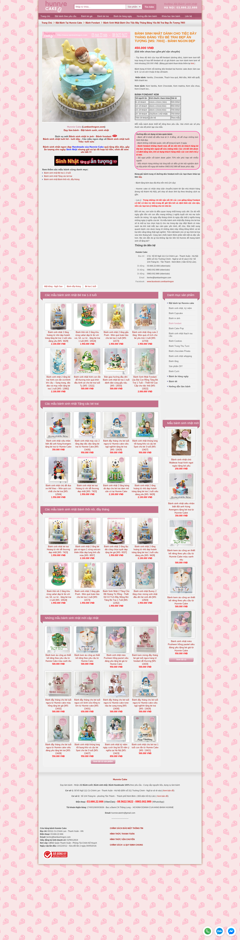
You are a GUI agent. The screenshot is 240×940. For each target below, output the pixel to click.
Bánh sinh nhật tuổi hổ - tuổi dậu (61, 139)
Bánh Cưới (174, 371)
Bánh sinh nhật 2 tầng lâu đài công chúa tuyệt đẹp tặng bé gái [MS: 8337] (116, 549)
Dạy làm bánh (71, 130)
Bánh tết (173, 381)
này (140, 177)
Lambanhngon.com (93, 126)
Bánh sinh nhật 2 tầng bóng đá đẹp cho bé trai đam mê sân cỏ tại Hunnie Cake (116, 488)
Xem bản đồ (168, 790)
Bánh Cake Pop (176, 328)
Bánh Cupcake (176, 313)
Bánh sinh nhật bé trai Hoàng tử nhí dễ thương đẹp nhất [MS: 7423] (87, 488)
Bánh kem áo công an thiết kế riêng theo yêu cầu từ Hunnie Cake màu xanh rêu (58, 658)
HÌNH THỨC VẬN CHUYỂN (122, 839)
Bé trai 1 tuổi (90, 286)
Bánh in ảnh (174, 318)
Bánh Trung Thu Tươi (179, 346)
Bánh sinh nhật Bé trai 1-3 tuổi (57, 173)
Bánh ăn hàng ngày (178, 376)
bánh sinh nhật (70, 618)
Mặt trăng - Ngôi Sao (53, 286)
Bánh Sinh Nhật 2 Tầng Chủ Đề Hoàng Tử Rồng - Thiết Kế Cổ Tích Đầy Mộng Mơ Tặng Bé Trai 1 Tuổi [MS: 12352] (116, 597)
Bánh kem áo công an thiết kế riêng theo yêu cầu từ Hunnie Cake (87, 658)
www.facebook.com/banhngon (160, 281)
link (192, 63)
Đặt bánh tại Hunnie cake (69, 23)
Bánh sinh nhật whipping (180, 356)
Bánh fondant (93, 23)
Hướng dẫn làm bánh (179, 386)
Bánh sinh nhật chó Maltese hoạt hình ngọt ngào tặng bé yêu (181, 462)
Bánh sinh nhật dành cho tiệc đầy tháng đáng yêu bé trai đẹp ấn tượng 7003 (144, 23)
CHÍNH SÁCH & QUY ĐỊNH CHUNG (126, 845)
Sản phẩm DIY (176, 366)
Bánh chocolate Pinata (179, 351)
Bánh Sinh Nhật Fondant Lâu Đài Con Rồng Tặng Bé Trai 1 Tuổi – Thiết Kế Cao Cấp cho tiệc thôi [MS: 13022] (145, 383)
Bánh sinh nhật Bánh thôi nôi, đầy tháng (62, 179)
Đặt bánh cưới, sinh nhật (95, 130)
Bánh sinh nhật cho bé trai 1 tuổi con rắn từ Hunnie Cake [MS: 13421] (145, 747)
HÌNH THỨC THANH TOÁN (122, 834)
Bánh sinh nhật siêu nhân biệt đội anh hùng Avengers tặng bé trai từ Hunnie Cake (58, 444)
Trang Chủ (47, 23)
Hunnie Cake (120, 779)
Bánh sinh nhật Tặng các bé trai (58, 176)
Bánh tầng (173, 361)
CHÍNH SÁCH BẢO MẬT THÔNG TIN (126, 828)
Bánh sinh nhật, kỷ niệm (180, 308)
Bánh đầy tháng (74, 286)
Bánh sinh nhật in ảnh (81, 136)
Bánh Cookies (175, 341)
